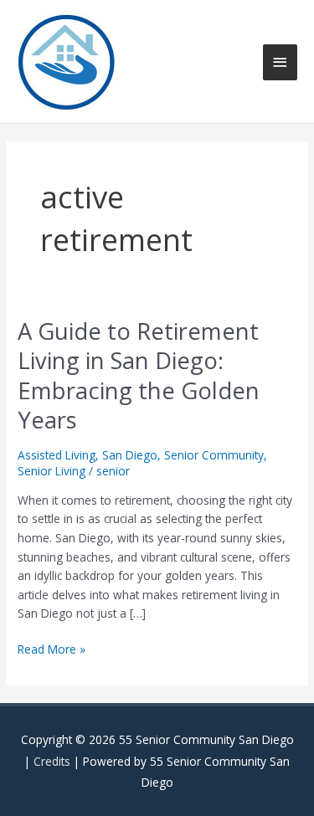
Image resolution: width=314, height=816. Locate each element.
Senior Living (51, 471)
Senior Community (214, 455)
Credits (51, 761)
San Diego (129, 455)
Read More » (51, 649)
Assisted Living (56, 455)
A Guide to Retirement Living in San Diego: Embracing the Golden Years (139, 376)
